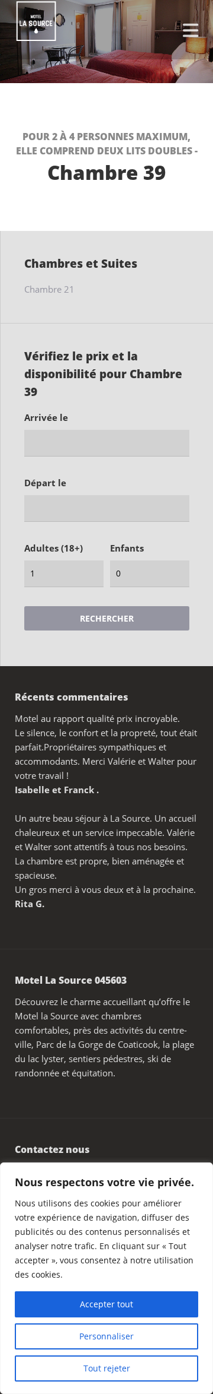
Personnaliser (106, 1336)
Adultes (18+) (53, 548)
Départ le (45, 483)
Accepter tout (106, 1304)
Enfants (127, 548)
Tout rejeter (106, 1368)
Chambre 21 (49, 289)
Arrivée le (46, 417)
